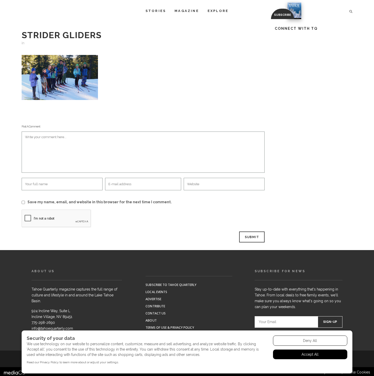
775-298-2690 (43, 323)
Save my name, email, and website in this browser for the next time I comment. (99, 202)
